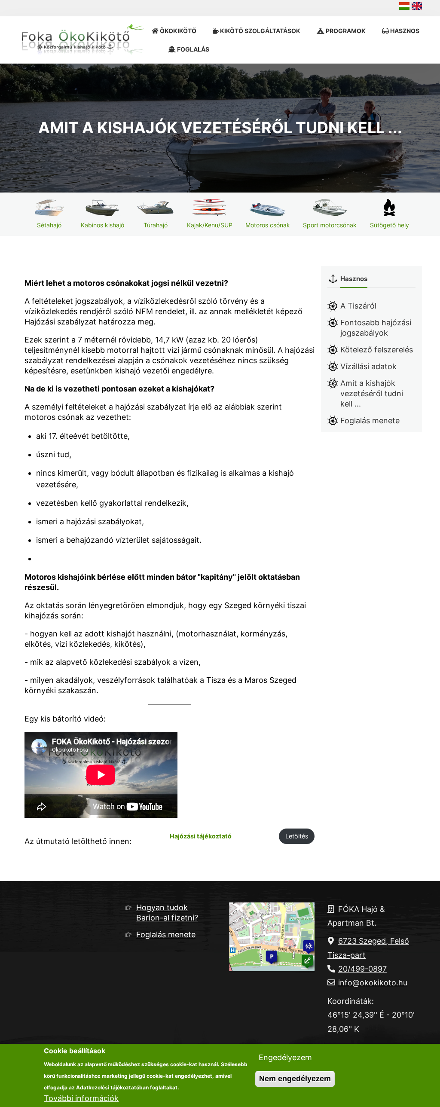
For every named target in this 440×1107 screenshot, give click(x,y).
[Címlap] (85, 40)
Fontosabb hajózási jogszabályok (375, 327)
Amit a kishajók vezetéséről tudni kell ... (371, 393)
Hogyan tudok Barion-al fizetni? (167, 912)
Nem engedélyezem (295, 1078)
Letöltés (297, 836)
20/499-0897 (362, 968)
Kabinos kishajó (102, 225)
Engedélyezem (285, 1057)
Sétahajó (49, 225)
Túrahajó (156, 225)
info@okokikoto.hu (372, 982)
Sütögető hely (389, 225)
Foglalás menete (370, 420)
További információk (81, 1098)
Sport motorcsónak (330, 225)
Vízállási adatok (368, 366)
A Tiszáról (358, 305)
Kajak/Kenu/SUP (209, 225)
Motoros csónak (267, 225)
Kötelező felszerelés (376, 349)
